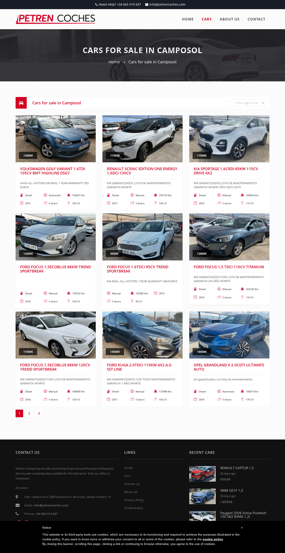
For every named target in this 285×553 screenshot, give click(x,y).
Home (188, 19)
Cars (207, 19)
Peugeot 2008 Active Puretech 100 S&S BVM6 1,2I (243, 515)
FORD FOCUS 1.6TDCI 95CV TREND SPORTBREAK (137, 269)
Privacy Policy (134, 500)
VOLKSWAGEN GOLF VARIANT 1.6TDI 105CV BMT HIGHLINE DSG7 (52, 170)
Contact (256, 19)
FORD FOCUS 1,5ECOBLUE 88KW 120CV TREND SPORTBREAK (55, 367)
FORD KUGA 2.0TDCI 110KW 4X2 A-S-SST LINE (139, 367)
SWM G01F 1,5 (231, 490)
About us (230, 19)
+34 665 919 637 (46, 514)
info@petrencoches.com (167, 4)
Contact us (132, 484)
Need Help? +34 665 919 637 (120, 4)
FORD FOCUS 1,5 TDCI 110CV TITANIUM (229, 266)
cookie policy (213, 539)
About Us (130, 492)
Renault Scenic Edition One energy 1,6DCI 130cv (142, 170)
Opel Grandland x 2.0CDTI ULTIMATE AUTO (229, 367)
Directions (22, 488)
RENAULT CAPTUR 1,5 (237, 468)
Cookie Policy (133, 508)
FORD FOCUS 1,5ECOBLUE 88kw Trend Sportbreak (55, 269)
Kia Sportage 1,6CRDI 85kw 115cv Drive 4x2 (226, 170)
